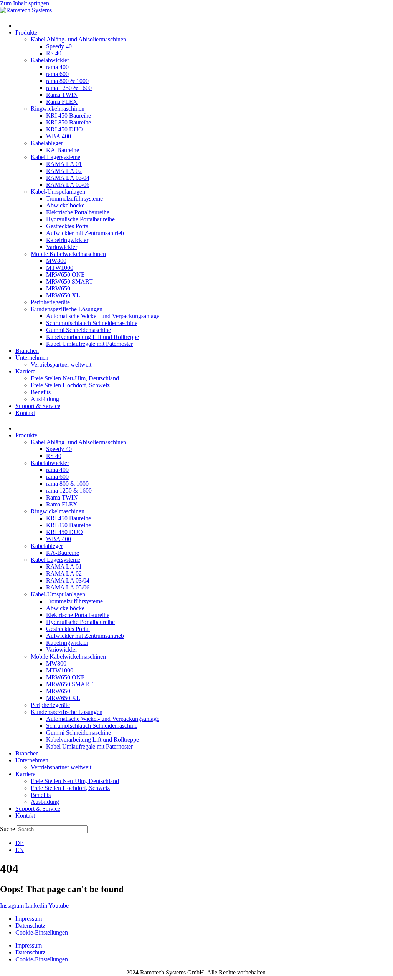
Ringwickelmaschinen (57, 108)
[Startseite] (19, 25)
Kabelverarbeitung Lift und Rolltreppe (92, 337)
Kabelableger (47, 143)
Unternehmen (31, 357)
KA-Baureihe (62, 150)
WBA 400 (58, 136)
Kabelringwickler (67, 240)
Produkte (26, 32)
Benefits (41, 392)
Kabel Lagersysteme (55, 157)
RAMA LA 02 (64, 171)
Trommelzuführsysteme (74, 198)
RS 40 (53, 53)
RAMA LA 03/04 (67, 177)
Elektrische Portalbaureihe (77, 212)
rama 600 (57, 74)
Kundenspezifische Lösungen (66, 309)
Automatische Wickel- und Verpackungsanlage (102, 316)
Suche (7, 829)
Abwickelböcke (65, 205)
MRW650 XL (63, 295)
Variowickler (61, 247)
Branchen (27, 350)
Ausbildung (45, 399)
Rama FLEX (62, 101)
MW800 (56, 260)
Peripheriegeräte (50, 302)
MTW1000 (59, 267)
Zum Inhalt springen (24, 3)
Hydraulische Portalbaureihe (80, 219)
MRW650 (58, 288)
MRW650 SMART (69, 281)
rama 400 (57, 67)
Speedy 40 (59, 46)
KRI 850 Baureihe (68, 122)
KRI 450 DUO (64, 129)
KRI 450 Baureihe (68, 115)
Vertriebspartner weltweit (61, 364)
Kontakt (25, 413)
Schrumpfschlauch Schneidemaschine (91, 323)
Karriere (25, 371)
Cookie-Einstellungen (41, 932)
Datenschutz (30, 925)
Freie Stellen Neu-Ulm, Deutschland (75, 378)
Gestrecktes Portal (68, 226)
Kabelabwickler (50, 60)
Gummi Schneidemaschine (78, 330)
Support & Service (37, 406)
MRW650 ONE (65, 274)
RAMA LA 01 (64, 164)
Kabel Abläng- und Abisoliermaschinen (78, 39)
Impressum (28, 918)
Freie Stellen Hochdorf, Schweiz (70, 385)
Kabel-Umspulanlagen (58, 191)
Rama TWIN (62, 94)
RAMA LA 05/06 (67, 184)
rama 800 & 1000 (67, 81)
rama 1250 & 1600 (69, 88)
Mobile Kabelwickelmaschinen (68, 254)
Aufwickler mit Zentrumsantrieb (85, 233)
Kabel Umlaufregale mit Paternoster (89, 343)
